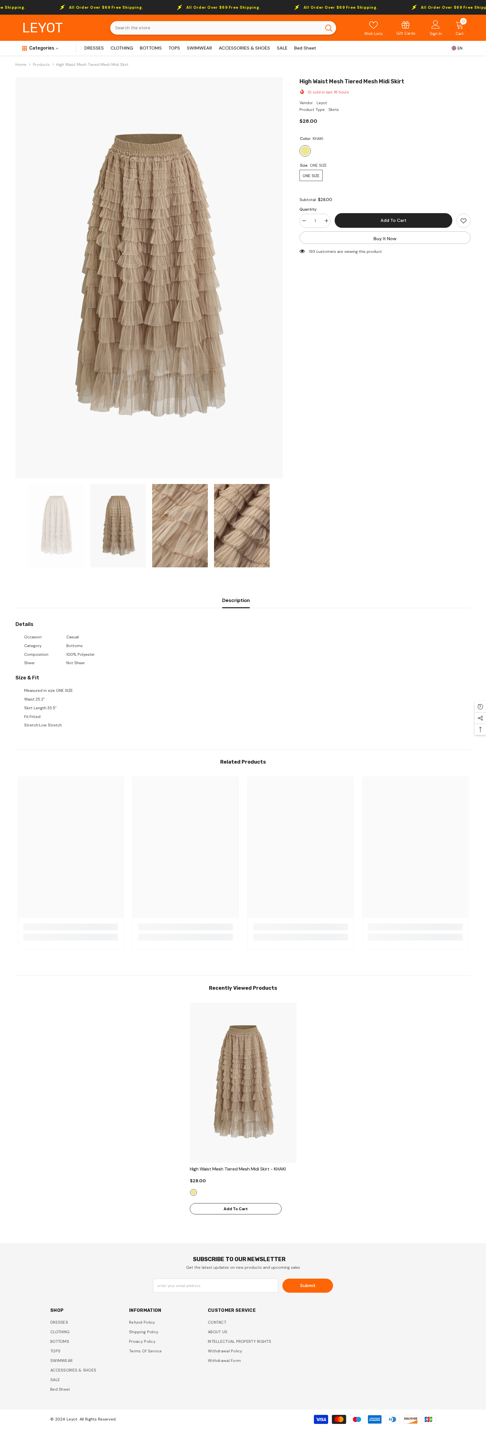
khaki (193, 1192)
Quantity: (308, 209)
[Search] (223, 28)
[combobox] (215, 28)
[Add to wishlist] (463, 221)
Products (41, 64)
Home (20, 64)
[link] (405, 27)
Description (236, 600)
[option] (149, 277)
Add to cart (393, 220)
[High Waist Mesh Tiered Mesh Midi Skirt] (243, 1083)
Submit (308, 1285)
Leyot (322, 102)
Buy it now (385, 239)
